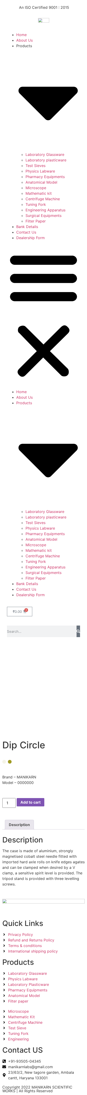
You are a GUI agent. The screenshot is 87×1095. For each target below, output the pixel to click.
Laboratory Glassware (45, 154)
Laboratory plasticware (46, 160)
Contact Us (26, 232)
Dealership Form (30, 237)
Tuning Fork (36, 204)
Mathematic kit (39, 193)
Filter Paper (36, 221)
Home (21, 34)
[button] (43, 315)
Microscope (36, 187)
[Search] (78, 631)
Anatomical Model (41, 182)
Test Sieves (35, 165)
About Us (24, 40)
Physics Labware (40, 171)
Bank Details (27, 226)
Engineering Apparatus (45, 210)
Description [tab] (19, 824)
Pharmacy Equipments (45, 176)
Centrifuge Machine (43, 199)
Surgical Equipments (43, 215)
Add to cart (30, 802)
